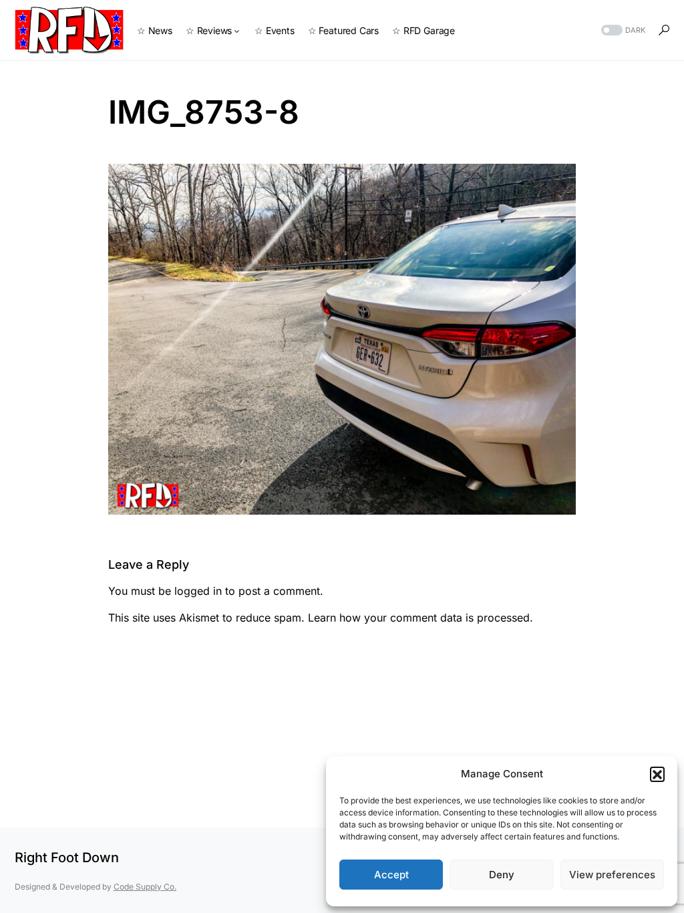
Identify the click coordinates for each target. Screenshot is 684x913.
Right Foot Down (67, 858)
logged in (198, 591)
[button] (657, 774)
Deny (501, 874)
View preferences (612, 874)
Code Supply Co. (145, 887)
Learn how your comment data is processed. (420, 617)
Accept (391, 874)
